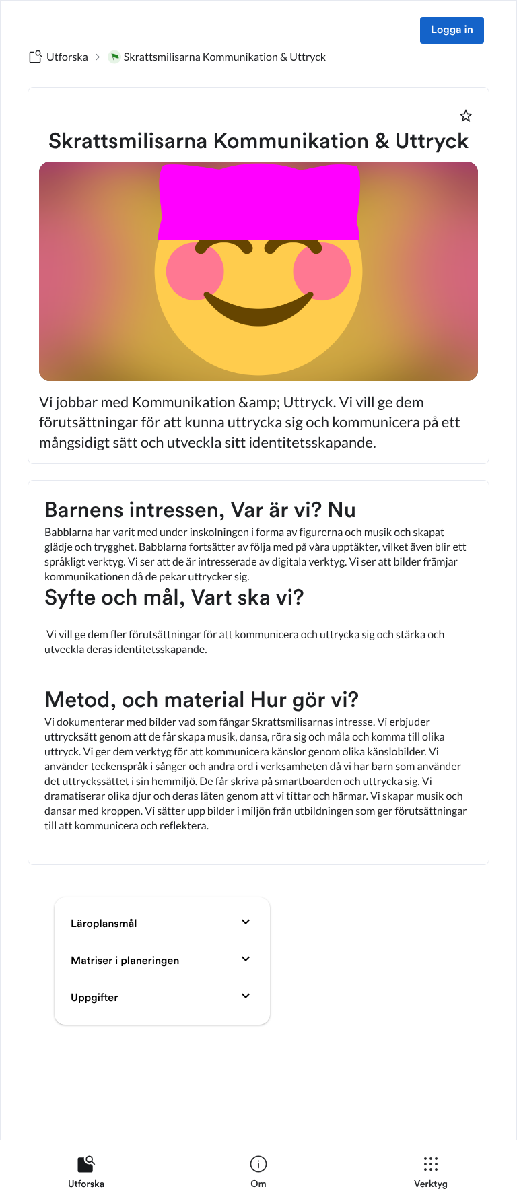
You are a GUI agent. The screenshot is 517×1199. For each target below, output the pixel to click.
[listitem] (86, 1174)
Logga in (452, 30)
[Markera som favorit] (466, 116)
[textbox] (258, 672)
